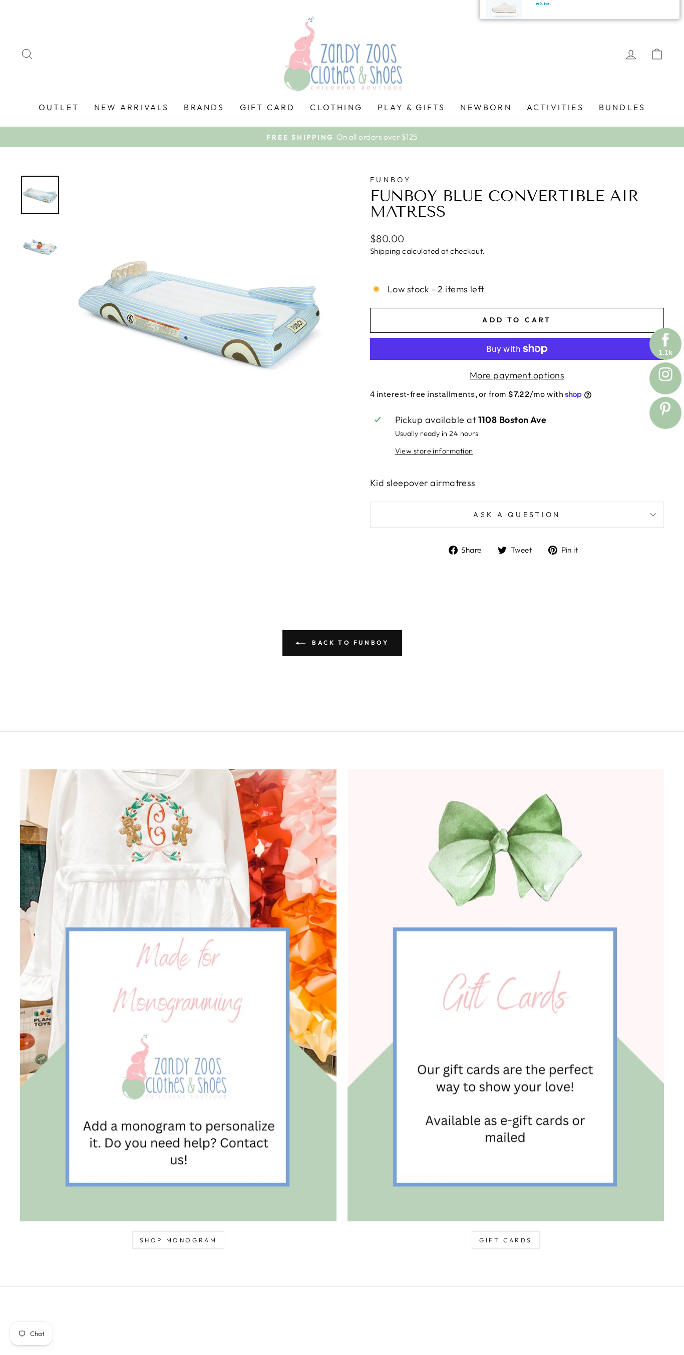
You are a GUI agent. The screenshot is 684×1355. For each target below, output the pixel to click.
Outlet (59, 107)
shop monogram (178, 1240)
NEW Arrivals (131, 107)
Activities (555, 107)
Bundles (622, 107)
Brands (204, 107)
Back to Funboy (349, 642)
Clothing (336, 107)
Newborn (485, 107)
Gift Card (267, 107)
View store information (434, 451)
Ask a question (516, 514)
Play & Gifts (411, 107)
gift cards (505, 1240)
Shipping (385, 251)
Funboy (390, 179)
